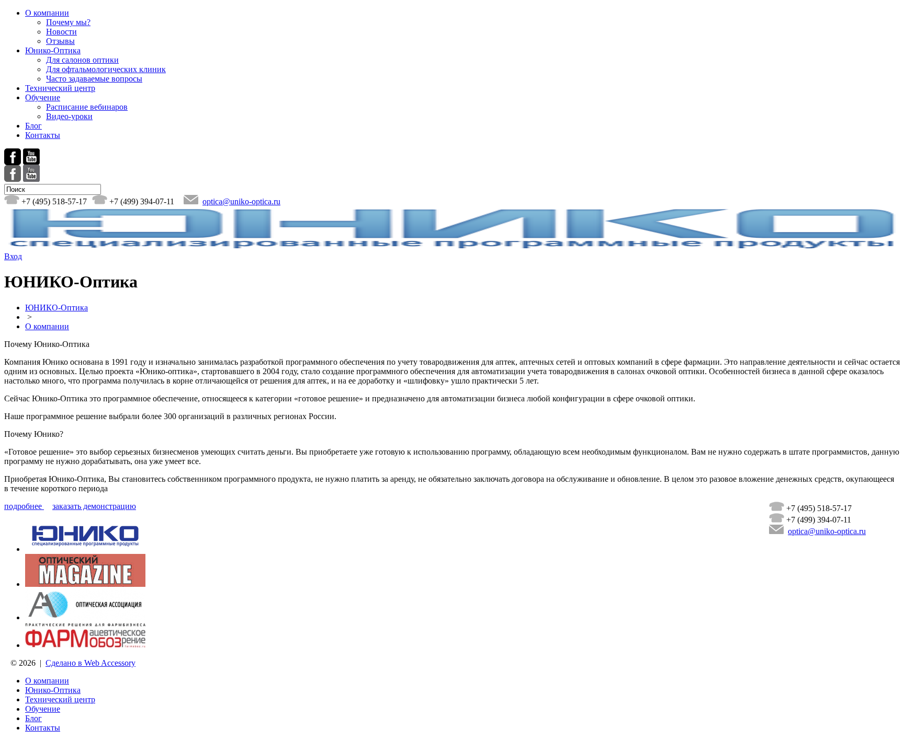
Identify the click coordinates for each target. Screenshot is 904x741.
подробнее (24, 506)
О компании (47, 12)
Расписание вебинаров (87, 106)
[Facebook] (12, 179)
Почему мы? (68, 22)
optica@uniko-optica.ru (241, 201)
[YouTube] (31, 179)
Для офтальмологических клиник (106, 69)
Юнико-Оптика (53, 50)
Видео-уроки (69, 116)
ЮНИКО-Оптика (56, 307)
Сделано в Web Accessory (90, 662)
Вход (13, 256)
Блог (33, 125)
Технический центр (60, 88)
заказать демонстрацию (94, 506)
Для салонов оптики (82, 59)
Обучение (42, 97)
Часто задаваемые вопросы (94, 78)
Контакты (42, 135)
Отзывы (60, 41)
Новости (61, 31)
